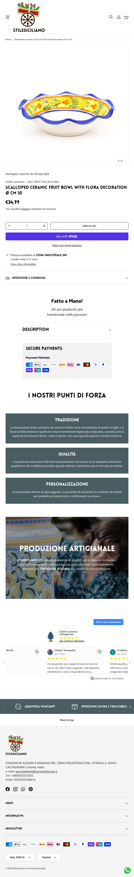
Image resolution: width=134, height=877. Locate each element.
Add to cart (89, 225)
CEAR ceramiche (15, 181)
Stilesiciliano (19, 868)
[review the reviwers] (23, 652)
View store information (23, 264)
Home (9, 39)
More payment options (67, 245)
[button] (126, 17)
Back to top (67, 720)
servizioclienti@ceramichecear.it (36, 771)
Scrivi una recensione (108, 622)
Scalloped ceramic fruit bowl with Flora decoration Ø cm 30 (43, 39)
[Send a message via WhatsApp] (127, 870)
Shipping (25, 208)
